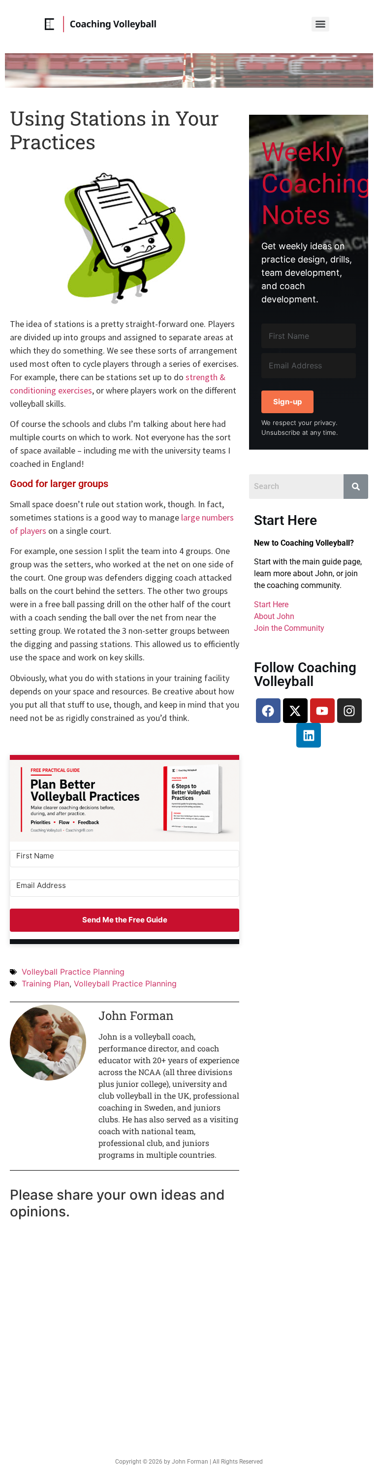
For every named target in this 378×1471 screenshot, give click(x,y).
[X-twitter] (295, 710)
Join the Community (289, 628)
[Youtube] (322, 710)
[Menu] (320, 24)
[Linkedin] (308, 735)
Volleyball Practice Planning (73, 972)
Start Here (271, 604)
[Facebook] (268, 710)
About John (274, 616)
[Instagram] (349, 710)
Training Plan (45, 983)
